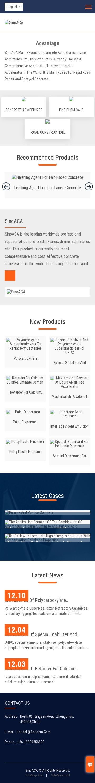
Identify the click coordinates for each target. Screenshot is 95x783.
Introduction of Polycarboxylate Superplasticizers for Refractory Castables (46, 600)
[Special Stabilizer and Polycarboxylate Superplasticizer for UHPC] (69, 346)
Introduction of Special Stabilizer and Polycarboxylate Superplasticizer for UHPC (46, 635)
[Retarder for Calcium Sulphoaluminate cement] (25, 380)
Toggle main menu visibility (88, 6)
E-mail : (10, 732)
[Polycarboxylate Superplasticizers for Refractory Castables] (25, 344)
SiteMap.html (60, 775)
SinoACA (14, 221)
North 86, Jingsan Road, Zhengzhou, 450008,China (47, 719)
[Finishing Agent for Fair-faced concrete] (47, 177)
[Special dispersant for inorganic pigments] (69, 444)
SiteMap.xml (34, 775)
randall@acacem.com (34, 732)
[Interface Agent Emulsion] (69, 414)
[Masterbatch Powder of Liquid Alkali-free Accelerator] (69, 382)
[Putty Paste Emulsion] (25, 442)
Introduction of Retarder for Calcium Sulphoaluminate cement (40, 669)
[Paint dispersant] (25, 412)
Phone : (10, 742)
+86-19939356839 (30, 742)
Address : (12, 716)
